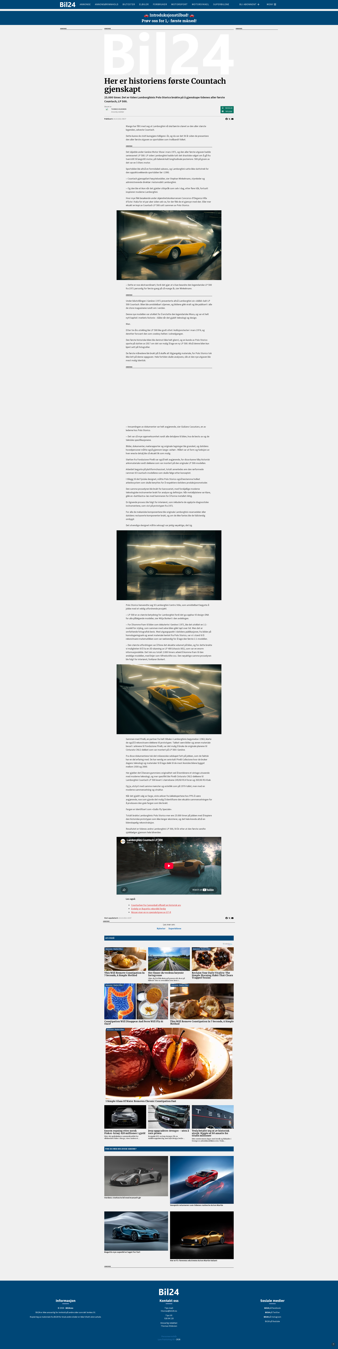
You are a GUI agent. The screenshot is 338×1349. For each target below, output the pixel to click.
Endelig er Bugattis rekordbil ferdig (148, 908)
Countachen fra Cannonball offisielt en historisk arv (156, 905)
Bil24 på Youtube (272, 1321)
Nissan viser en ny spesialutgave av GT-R (151, 912)
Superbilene (221, 4)
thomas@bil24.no (169, 1311)
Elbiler (144, 4)
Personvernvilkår (169, 1336)
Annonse (85, 4)
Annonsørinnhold (106, 4)
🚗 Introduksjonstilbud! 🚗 (169, 15)
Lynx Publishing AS (166, 1339)
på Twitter (272, 1312)
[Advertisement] (169, 394)
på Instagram (272, 1316)
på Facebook (272, 1308)
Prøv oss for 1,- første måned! (169, 20)
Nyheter (161, 928)
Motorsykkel (200, 4)
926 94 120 (228, 108)
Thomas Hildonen (169, 1326)
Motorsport (179, 4)
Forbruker (160, 4)
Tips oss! (228, 111)
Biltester (129, 4)
